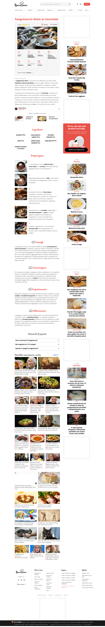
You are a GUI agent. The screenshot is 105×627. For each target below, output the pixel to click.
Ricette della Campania (85, 580)
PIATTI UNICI (76, 191)
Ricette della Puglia (87, 585)
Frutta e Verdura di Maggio (68, 573)
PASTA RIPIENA (77, 209)
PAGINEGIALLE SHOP (42, 622)
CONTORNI (77, 242)
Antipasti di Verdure (37, 574)
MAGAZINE (77, 379)
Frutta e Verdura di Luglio (68, 578)
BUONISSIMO (85, 622)
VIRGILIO (28, 622)
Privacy (26, 624)
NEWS (77, 401)
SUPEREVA (90, 622)
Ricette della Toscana (87, 587)
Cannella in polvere (20, 146)
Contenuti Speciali (41, 595)
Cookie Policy (32, 624)
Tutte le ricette (19, 10)
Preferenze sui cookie (40, 624)
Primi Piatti (37, 577)
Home (16, 16)
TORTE (76, 94)
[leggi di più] (59, 109)
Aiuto (46, 624)
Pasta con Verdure (37, 582)
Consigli (80, 10)
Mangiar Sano (85, 573)
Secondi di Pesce (49, 580)
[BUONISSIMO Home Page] (21, 4)
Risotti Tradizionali (37, 588)
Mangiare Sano (62, 10)
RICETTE (19, 16)
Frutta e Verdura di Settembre (66, 583)
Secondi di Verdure (49, 576)
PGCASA (50, 622)
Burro (19, 140)
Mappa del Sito (58, 595)
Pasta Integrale (38, 585)
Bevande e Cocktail (49, 587)
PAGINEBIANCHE (56, 622)
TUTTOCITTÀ (64, 622)
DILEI (68, 622)
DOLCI (24, 16)
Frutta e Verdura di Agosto (68, 580)
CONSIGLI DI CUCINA (77, 287)
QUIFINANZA (78, 622)
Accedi (87, 4)
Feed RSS (66, 595)
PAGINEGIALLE (34, 622)
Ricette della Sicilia (87, 583)
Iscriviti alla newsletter (76, 149)
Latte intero (48, 140)
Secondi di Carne (49, 583)
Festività (30, 10)
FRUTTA (76, 175)
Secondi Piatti (50, 573)
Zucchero (19, 135)
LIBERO (23, 622)
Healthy (71, 10)
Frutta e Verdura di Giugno (68, 575)
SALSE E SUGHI (77, 226)
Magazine (49, 10)
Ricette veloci (40, 10)
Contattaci (50, 595)
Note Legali (21, 624)
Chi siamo (16, 624)
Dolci (76, 43)
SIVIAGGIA (72, 622)
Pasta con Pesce (38, 579)
